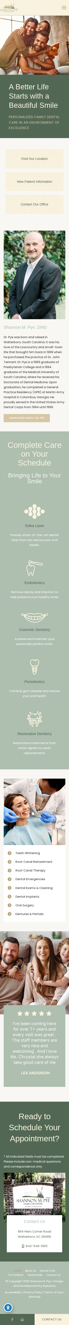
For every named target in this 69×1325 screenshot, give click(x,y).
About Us (30, 1271)
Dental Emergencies (30, 879)
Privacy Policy (33, 1292)
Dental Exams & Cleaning (34, 888)
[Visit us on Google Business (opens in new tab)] (22, 1319)
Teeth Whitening (27, 853)
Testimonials (35, 1275)
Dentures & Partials (29, 914)
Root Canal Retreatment (33, 862)
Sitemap (34, 1297)
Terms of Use (53, 1292)
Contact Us (53, 1275)
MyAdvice (49, 1286)
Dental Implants (27, 897)
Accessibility (13, 1292)
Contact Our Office (34, 204)
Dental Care (47, 1271)
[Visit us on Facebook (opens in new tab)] (12, 1319)
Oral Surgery (24, 905)
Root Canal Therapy (30, 870)
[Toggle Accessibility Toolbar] (8, 1307)
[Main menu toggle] (64, 8)
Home (17, 1271)
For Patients (15, 1275)
